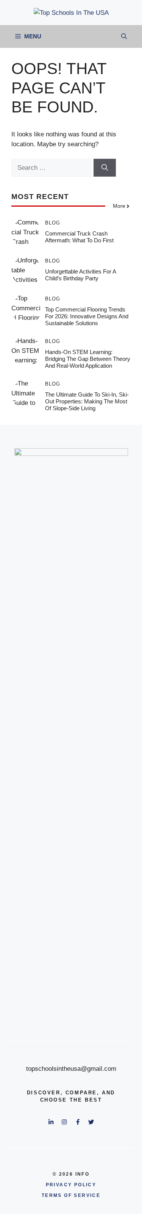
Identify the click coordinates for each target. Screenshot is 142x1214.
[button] (124, 36)
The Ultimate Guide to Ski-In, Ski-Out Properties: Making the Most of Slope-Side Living (87, 401)
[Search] (105, 168)
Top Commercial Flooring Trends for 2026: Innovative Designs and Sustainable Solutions (86, 316)
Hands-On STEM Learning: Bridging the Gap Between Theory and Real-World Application (87, 359)
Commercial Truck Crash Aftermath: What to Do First (79, 236)
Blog (52, 222)
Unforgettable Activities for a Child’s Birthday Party (80, 274)
